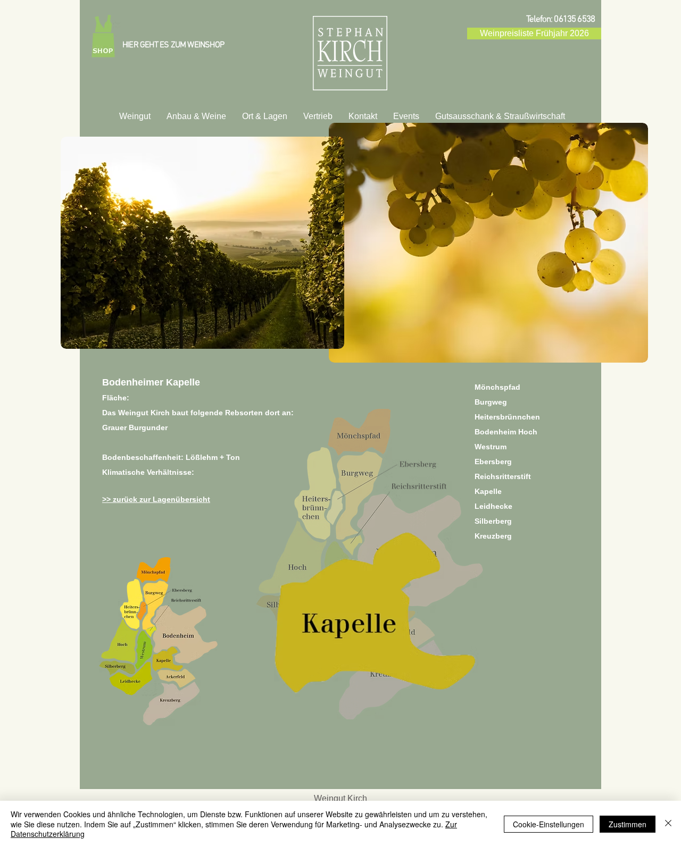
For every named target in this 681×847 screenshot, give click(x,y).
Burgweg (491, 402)
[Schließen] (668, 823)
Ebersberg (493, 461)
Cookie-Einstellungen (548, 824)
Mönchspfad (497, 387)
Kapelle (488, 491)
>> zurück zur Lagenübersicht (156, 499)
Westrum (490, 446)
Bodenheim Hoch (506, 431)
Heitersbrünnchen (507, 417)
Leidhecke (493, 506)
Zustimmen (627, 824)
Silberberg (493, 521)
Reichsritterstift (503, 476)
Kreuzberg (493, 536)
